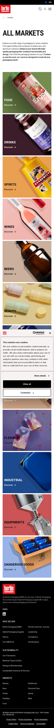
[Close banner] (50, 333)
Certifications (33, 642)
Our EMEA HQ (8, 642)
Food (5, 703)
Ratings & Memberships (12, 666)
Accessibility (41, 724)
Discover (8, 105)
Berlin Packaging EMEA (12, 627)
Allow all (27, 384)
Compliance (33, 637)
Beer (5, 688)
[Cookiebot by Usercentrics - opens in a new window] (33, 333)
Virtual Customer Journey (38, 627)
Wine (30, 698)
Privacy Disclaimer (25, 719)
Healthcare (32, 683)
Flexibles (6, 698)
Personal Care (34, 688)
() (47, 2)
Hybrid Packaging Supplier (13, 632)
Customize (26, 393)
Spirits (30, 693)
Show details (40, 376)
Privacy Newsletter (41, 719)
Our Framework (9, 656)
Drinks (5, 693)
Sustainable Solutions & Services (16, 671)
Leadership (32, 632)
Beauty (6, 683)
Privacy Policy (11, 719)
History (5, 637)
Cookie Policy (13, 724)
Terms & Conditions (27, 724)
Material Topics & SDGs (12, 661)
